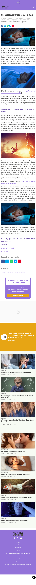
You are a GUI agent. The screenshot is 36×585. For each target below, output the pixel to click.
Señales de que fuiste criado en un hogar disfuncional (16, 372)
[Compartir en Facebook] (2, 26)
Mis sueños (5, 252)
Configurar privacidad (18, 561)
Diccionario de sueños (8, 248)
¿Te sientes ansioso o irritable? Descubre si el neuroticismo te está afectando (17, 421)
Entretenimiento (18, 545)
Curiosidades (5, 449)
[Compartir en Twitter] (5, 26)
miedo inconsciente (20, 272)
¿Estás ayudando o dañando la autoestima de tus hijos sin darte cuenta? (17, 396)
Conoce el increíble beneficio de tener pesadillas (14, 520)
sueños (3, 272)
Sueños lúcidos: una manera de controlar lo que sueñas (16, 497)
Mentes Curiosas (6, 12)
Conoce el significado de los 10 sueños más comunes (15, 474)
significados (10, 272)
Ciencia (16, 12)
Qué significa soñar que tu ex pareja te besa (13, 451)
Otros (18, 550)
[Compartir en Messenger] (10, 26)
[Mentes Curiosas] (14, 538)
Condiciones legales (18, 559)
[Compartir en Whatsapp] (8, 26)
